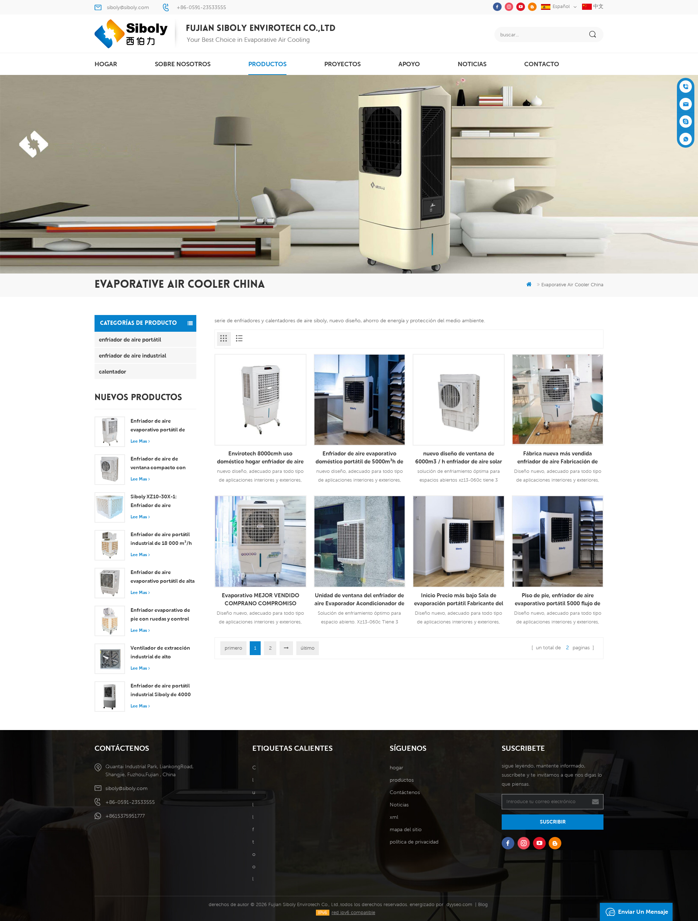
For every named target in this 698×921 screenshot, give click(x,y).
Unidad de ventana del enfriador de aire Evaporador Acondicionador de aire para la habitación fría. (359, 599)
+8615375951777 (125, 816)
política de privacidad (414, 842)
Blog (483, 904)
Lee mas (139, 441)
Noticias (472, 64)
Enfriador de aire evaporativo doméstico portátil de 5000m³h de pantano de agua (359, 457)
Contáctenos (405, 792)
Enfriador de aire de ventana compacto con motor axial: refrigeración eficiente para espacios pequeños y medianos (161, 464)
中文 (597, 6)
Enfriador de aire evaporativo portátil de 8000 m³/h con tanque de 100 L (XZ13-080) (162, 426)
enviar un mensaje (643, 911)
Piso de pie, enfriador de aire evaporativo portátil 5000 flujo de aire (557, 599)
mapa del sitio (406, 829)
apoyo (409, 64)
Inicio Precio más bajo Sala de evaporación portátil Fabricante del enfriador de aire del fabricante (458, 599)
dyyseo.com (459, 904)
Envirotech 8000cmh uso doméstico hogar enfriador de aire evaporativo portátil (260, 457)
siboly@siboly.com (128, 7)
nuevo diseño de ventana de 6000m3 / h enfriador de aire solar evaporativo (458, 457)
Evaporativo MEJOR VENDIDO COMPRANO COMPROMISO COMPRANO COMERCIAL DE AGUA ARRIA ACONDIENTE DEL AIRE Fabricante (260, 599)
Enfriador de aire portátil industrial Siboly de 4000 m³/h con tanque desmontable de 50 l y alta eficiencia (161, 691)
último (307, 648)
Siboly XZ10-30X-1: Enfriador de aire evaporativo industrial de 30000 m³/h (160, 502)
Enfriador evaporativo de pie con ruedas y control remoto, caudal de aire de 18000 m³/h (161, 615)
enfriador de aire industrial (132, 355)
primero (233, 648)
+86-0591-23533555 (201, 7)
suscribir (553, 822)
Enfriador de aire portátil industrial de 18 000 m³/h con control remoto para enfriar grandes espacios (161, 539)
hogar (106, 64)
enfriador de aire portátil (130, 339)
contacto (541, 64)
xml (394, 817)
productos (267, 64)
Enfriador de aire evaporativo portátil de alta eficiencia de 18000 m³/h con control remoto (162, 577)
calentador (112, 371)
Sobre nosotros (182, 64)
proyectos (342, 64)
